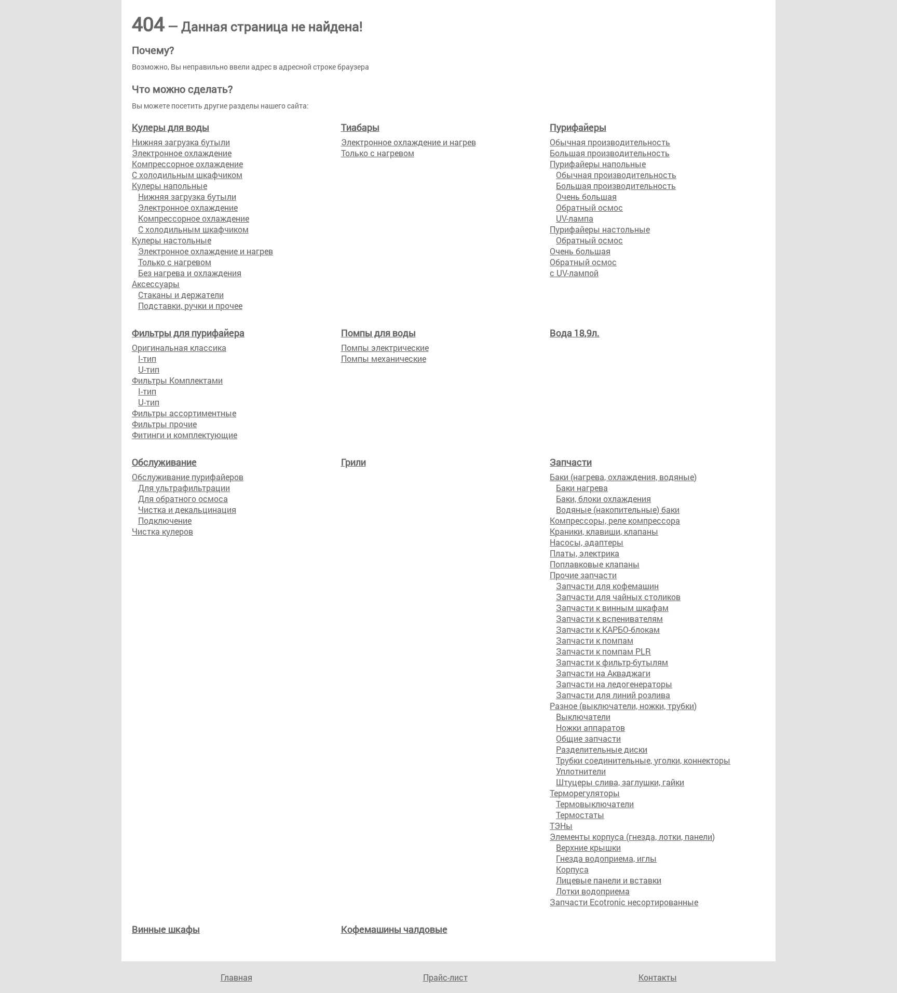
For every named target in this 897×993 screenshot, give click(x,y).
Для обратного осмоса (183, 498)
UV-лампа (574, 218)
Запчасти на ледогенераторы (614, 683)
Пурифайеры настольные (600, 229)
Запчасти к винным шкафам (612, 607)
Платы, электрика (584, 553)
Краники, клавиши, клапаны (604, 531)
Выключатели (583, 716)
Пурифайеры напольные (598, 163)
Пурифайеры (578, 127)
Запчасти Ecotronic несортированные (624, 901)
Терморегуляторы (585, 792)
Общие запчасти (588, 738)
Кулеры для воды (170, 127)
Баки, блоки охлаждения (603, 498)
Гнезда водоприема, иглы (606, 858)
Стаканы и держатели (181, 294)
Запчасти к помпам (594, 640)
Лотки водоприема (593, 891)
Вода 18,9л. (575, 333)
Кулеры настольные (171, 240)
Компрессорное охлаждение (187, 163)
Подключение (165, 520)
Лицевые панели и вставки (608, 880)
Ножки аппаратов (590, 727)
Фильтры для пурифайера (188, 333)
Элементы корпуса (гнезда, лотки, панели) (632, 836)
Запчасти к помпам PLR (603, 651)
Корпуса (572, 869)
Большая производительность (610, 152)
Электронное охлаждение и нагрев (205, 251)
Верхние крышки (588, 847)
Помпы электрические (385, 347)
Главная (236, 977)
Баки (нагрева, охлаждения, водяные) (623, 476)
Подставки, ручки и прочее (190, 305)
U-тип (148, 369)
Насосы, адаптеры (586, 542)
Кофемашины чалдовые (394, 929)
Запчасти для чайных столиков (618, 596)
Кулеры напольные (169, 185)
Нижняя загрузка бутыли (181, 142)
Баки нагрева (582, 487)
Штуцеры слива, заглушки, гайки (620, 782)
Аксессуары (156, 283)
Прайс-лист (445, 977)
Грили (353, 462)
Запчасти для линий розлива (613, 694)
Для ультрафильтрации (184, 487)
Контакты (657, 977)
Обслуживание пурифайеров (187, 476)
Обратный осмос (589, 207)
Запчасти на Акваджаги (603, 673)
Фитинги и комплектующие (184, 434)
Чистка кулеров (162, 531)
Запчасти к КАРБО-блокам (608, 629)
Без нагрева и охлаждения (189, 272)
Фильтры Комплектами (177, 380)
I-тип (147, 358)
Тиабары (360, 127)
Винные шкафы (166, 929)
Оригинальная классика (179, 347)
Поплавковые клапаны (595, 564)
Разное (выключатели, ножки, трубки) (623, 705)
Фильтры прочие (164, 423)
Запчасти (571, 462)
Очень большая (586, 196)
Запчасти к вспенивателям (609, 618)
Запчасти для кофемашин (607, 585)
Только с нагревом (174, 261)
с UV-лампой (574, 272)
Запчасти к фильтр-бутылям (612, 662)
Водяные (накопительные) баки (617, 509)
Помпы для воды (378, 333)
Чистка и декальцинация (187, 509)
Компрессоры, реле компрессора (615, 520)
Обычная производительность (610, 142)
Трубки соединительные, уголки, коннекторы (643, 760)
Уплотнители (581, 771)
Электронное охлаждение (182, 152)
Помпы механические (383, 358)
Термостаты (580, 814)
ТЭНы (561, 825)
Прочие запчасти (583, 574)
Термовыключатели (595, 803)
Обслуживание (164, 462)
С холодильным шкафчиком (187, 174)
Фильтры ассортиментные (184, 412)
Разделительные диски (601, 749)
